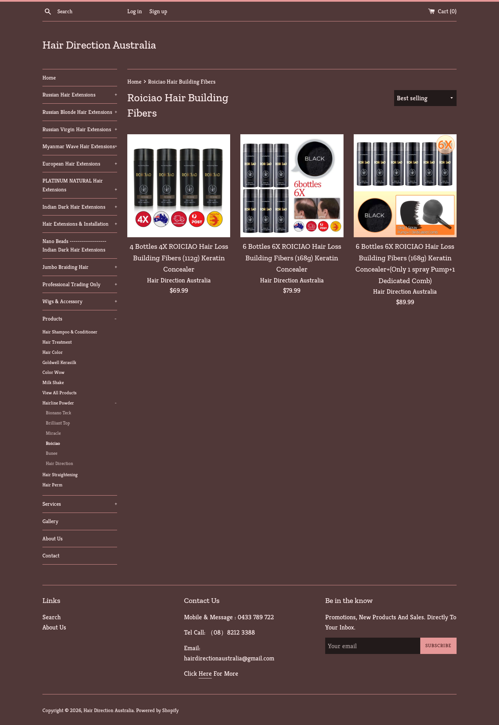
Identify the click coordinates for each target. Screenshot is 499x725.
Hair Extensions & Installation (79, 223)
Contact (50, 555)
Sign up (158, 11)
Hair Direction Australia (99, 44)
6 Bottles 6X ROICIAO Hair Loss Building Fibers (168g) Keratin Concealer (292, 257)
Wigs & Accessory (79, 301)
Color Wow (53, 372)
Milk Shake (53, 382)
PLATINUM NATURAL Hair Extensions (79, 185)
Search (51, 617)
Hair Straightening (60, 475)
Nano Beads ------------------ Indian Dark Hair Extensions (74, 246)
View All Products (59, 393)
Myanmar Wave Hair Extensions (79, 146)
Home (49, 77)
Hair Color (52, 352)
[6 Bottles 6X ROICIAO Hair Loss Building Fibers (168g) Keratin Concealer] (291, 185)
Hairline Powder (79, 403)
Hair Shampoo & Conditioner (69, 332)
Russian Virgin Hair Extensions (79, 129)
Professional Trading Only (79, 284)
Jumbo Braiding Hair (79, 267)
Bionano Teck (58, 413)
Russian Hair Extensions (79, 94)
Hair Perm (52, 485)
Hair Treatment (57, 342)
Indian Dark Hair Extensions (79, 206)
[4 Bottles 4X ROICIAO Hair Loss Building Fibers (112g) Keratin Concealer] (178, 185)
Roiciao (53, 443)
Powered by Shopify (157, 710)
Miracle (53, 433)
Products (79, 318)
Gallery (50, 521)
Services (79, 503)
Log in (134, 11)
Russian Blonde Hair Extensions (79, 112)
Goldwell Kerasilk (59, 362)
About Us (52, 538)
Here (205, 673)
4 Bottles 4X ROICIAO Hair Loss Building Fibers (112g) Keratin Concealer (179, 257)
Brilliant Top (58, 423)
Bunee (51, 453)
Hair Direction (59, 463)
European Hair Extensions (79, 163)
